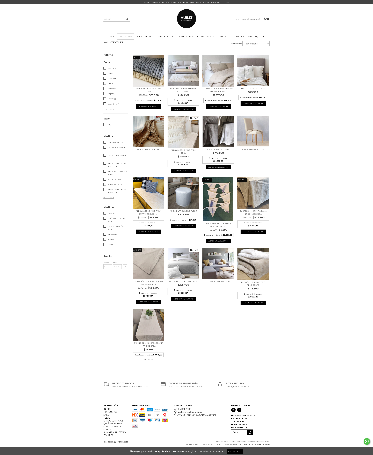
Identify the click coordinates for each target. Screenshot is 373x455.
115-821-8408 (184, 409)
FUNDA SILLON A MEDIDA (218, 281)
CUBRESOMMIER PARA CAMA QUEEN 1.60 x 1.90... (253, 212)
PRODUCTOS (125, 36)
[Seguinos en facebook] (239, 410)
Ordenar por (236, 44)
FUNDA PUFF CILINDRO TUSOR (183, 211)
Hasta (115, 262)
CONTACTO (224, 36)
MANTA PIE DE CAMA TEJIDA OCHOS (148, 90)
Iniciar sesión (255, 19)
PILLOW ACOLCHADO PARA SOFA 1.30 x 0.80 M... (148, 212)
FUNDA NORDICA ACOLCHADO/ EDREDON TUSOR (218, 90)
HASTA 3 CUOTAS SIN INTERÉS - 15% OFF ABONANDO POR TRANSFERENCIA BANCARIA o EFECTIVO (186, 2)
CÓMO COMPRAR (206, 36)
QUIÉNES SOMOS (185, 36)
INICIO (112, 36)
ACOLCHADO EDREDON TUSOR (183, 281)
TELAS (148, 36)
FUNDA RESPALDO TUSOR (253, 88)
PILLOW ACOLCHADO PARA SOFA (183, 151)
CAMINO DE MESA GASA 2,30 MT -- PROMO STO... (148, 344)
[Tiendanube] (116, 443)
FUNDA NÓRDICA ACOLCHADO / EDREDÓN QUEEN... (148, 282)
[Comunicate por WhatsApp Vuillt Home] (367, 441)
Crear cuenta (242, 19)
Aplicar (125, 266)
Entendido (235, 451)
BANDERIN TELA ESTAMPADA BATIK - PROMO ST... (218, 224)
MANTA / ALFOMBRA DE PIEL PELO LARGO (183, 89)
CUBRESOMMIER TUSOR (218, 149)
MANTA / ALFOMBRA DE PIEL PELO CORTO (253, 283)
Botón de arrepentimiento (257, 445)
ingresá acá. (235, 445)
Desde (106, 262)
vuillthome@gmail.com (190, 412)
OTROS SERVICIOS (164, 36)
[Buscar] (127, 19)
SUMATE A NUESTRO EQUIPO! (249, 36)
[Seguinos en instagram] (233, 410)
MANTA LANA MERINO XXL (148, 149)
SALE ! (139, 36)
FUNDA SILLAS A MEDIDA (253, 149)
